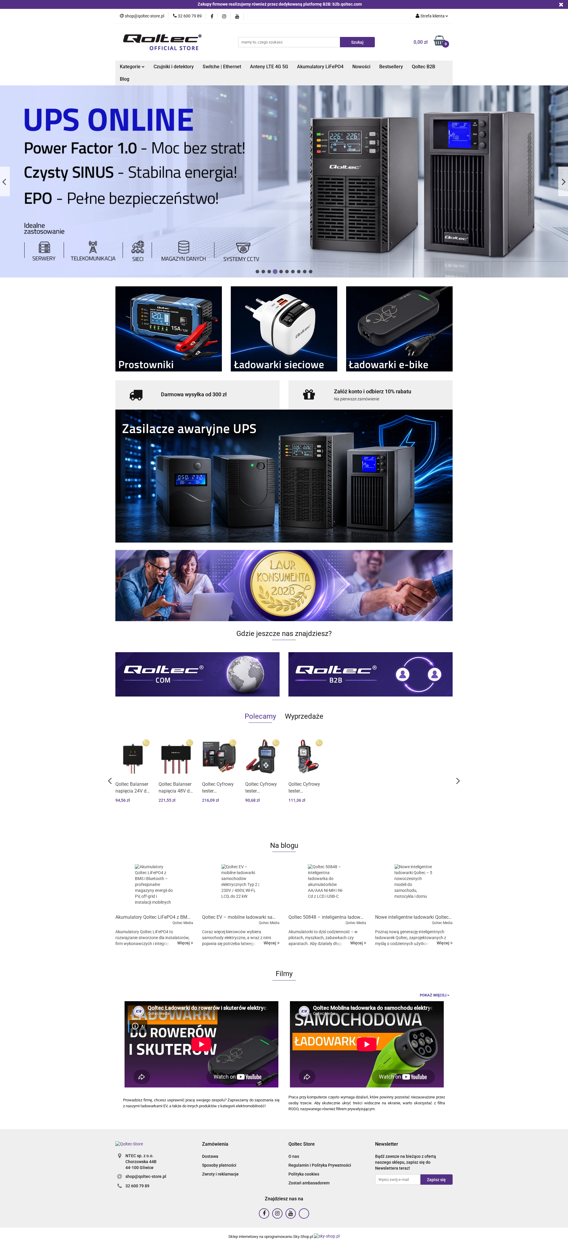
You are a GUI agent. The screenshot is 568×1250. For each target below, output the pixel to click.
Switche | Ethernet (222, 66)
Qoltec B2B (423, 66)
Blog (124, 79)
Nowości (361, 66)
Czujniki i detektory (174, 66)
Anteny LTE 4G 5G (269, 66)
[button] (215, 1144)
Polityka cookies (303, 1174)
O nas (293, 1156)
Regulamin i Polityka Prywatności (319, 1165)
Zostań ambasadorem (309, 1183)
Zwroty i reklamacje (220, 1174)
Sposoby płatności (219, 1165)
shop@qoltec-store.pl (145, 1176)
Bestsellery (391, 66)
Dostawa (210, 1156)
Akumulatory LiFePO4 (320, 66)
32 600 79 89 (137, 1186)
